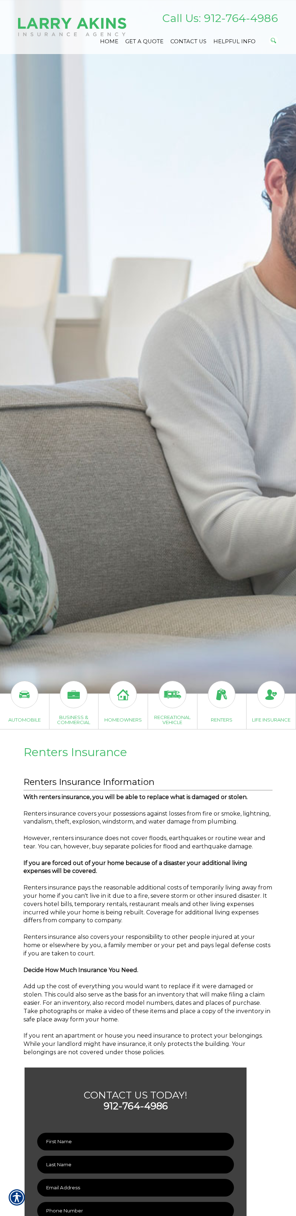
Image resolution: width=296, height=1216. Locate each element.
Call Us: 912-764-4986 (220, 18)
